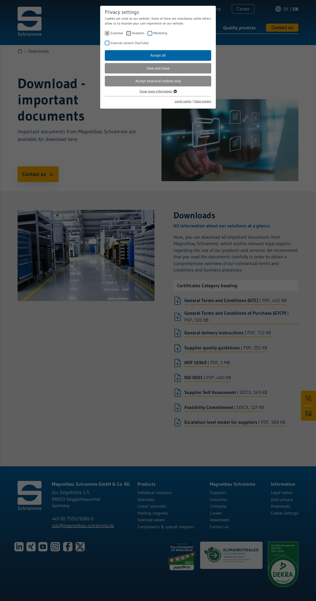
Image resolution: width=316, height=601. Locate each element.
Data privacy (202, 101)
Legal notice (183, 101)
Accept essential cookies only (158, 81)
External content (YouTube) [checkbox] (130, 43)
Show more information (156, 91)
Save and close (158, 68)
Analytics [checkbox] (138, 33)
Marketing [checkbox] (160, 33)
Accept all (158, 55)
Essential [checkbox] (117, 33)
